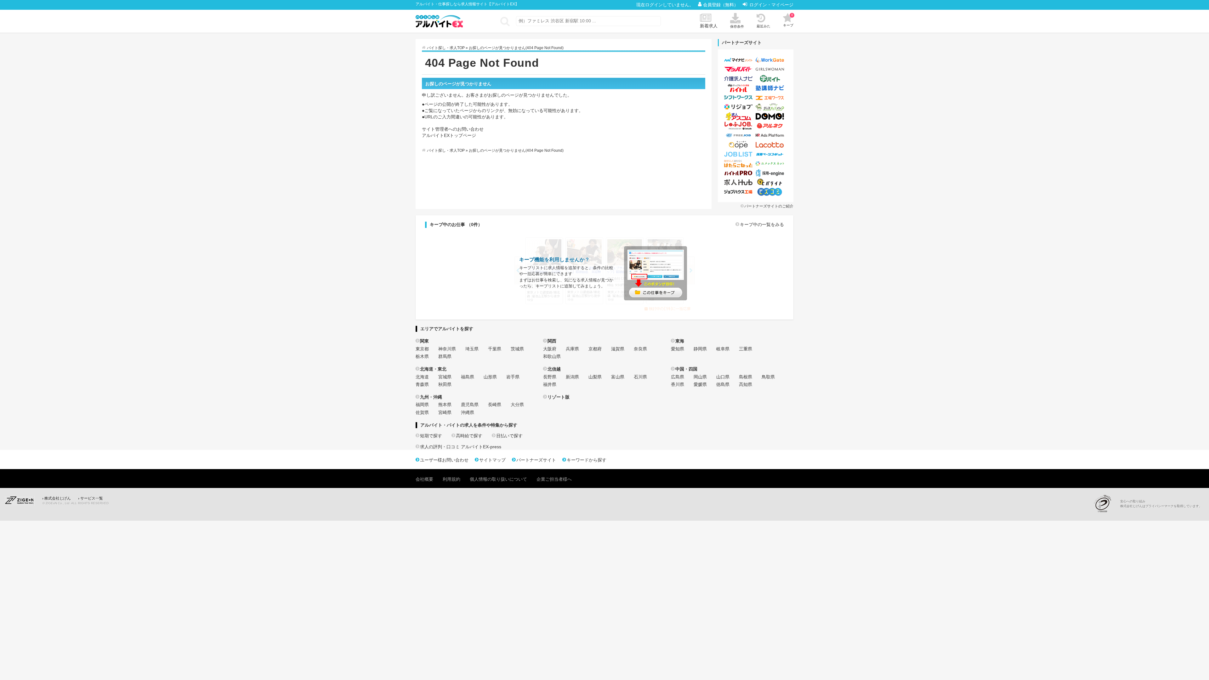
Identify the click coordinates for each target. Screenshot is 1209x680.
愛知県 (677, 348)
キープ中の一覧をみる (762, 224)
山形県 (490, 376)
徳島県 (722, 384)
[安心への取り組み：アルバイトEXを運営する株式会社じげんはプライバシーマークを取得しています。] (1105, 503)
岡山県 (700, 376)
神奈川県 (447, 348)
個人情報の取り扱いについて (498, 479)
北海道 (422, 376)
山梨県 (595, 376)
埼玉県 (472, 348)
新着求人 (709, 25)
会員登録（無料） (721, 4)
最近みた (763, 26)
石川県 (640, 376)
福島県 (467, 376)
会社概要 (424, 479)
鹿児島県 (470, 404)
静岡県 (700, 348)
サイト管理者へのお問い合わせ (453, 129)
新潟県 (572, 376)
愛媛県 (700, 384)
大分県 (517, 404)
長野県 (549, 376)
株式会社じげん (57, 498)
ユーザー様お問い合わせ (444, 459)
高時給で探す (469, 435)
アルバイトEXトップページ (449, 135)
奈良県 (640, 348)
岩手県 (512, 376)
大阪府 (549, 348)
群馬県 (444, 356)
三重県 (745, 348)
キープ (788, 20)
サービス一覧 (91, 498)
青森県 (422, 384)
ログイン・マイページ (771, 4)
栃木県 (422, 356)
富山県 (617, 376)
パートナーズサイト (536, 459)
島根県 (745, 376)
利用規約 (451, 479)
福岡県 (422, 404)
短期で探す (431, 435)
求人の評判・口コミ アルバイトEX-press (460, 446)
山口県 (722, 376)
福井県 (549, 384)
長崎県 (494, 404)
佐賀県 (422, 412)
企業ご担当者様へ (554, 479)
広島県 (677, 376)
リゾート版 (559, 397)
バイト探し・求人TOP (446, 48)
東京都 (422, 348)
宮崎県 (444, 412)
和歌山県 (552, 356)
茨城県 (517, 348)
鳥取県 (768, 376)
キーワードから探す (586, 459)
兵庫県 (572, 348)
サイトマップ (492, 459)
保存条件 (737, 26)
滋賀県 (617, 348)
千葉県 (494, 348)
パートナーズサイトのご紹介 (768, 206)
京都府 (595, 348)
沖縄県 (467, 412)
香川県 (677, 384)
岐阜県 (722, 348)
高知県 (745, 384)
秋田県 (444, 384)
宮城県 (444, 376)
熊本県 (444, 404)
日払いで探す (509, 435)
